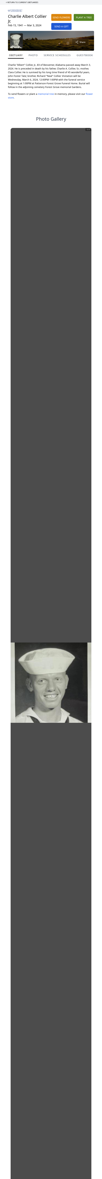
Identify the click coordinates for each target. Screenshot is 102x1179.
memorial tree (46, 93)
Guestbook (85, 55)
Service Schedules (57, 55)
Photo (33, 55)
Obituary (16, 55)
